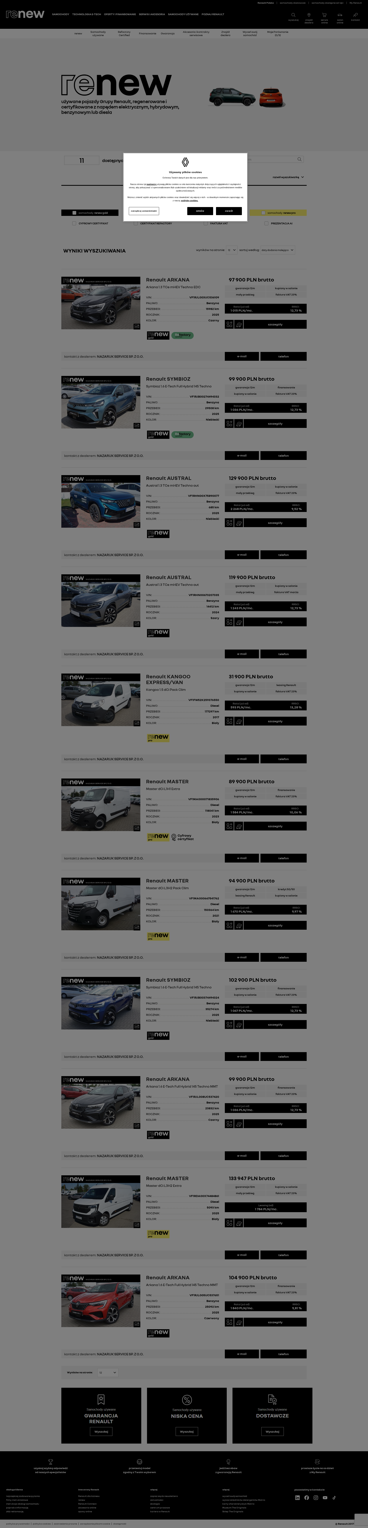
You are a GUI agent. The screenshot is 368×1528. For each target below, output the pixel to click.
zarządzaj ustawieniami (144, 211)
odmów (200, 211)
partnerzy (152, 184)
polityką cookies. (189, 200)
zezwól (229, 211)
